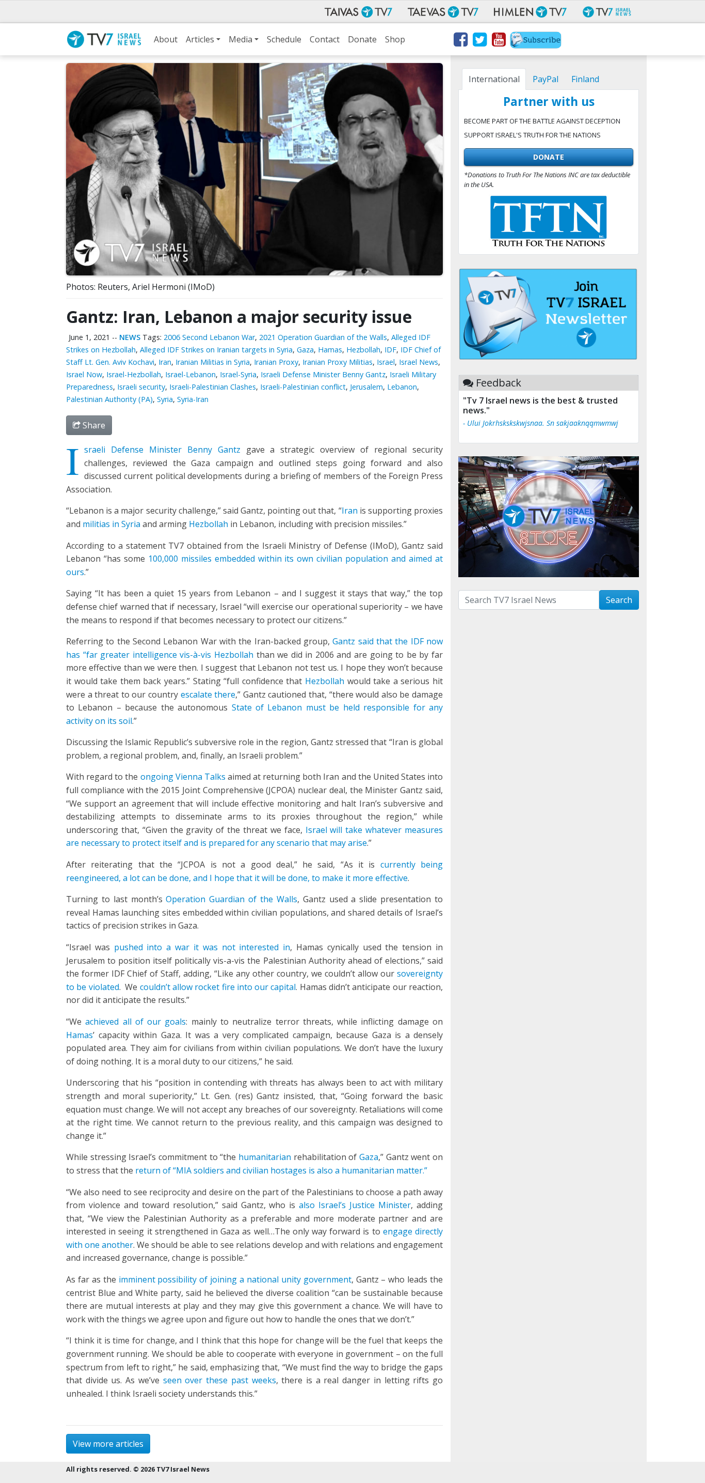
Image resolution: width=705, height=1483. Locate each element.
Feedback (498, 383)
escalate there (208, 694)
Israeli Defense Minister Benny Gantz (323, 374)
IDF (390, 349)
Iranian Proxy (276, 362)
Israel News (418, 362)
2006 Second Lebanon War (209, 337)
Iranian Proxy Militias (337, 362)
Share (93, 425)
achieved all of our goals (135, 1021)
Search (619, 600)
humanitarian (264, 1157)
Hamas (330, 349)
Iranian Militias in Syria (212, 362)
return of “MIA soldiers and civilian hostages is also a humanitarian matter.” (281, 1170)
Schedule (284, 39)
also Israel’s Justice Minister (355, 1205)
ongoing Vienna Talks (181, 776)
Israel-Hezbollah (133, 374)
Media (240, 39)
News (129, 337)
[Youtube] (498, 41)
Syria (165, 399)
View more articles (108, 1443)
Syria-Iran (193, 399)
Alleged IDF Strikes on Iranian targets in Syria (216, 349)
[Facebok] (460, 41)
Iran (164, 362)
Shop (395, 39)
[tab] (494, 79)
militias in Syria (111, 524)
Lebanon (402, 387)
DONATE (548, 157)
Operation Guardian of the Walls (231, 899)
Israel (386, 362)
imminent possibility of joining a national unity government (235, 1279)
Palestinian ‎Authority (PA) (109, 399)
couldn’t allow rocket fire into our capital (218, 987)
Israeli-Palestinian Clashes (212, 387)
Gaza (305, 349)
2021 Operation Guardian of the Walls (323, 337)
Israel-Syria (238, 374)
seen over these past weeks (219, 1380)
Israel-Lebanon (190, 374)
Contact (325, 39)
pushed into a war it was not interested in (202, 947)
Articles (200, 39)
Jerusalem (366, 387)
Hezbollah (363, 349)
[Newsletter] (536, 41)
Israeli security (141, 387)
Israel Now (84, 374)
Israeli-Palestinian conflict (303, 387)
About (166, 39)
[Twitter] (479, 41)
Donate (362, 39)
